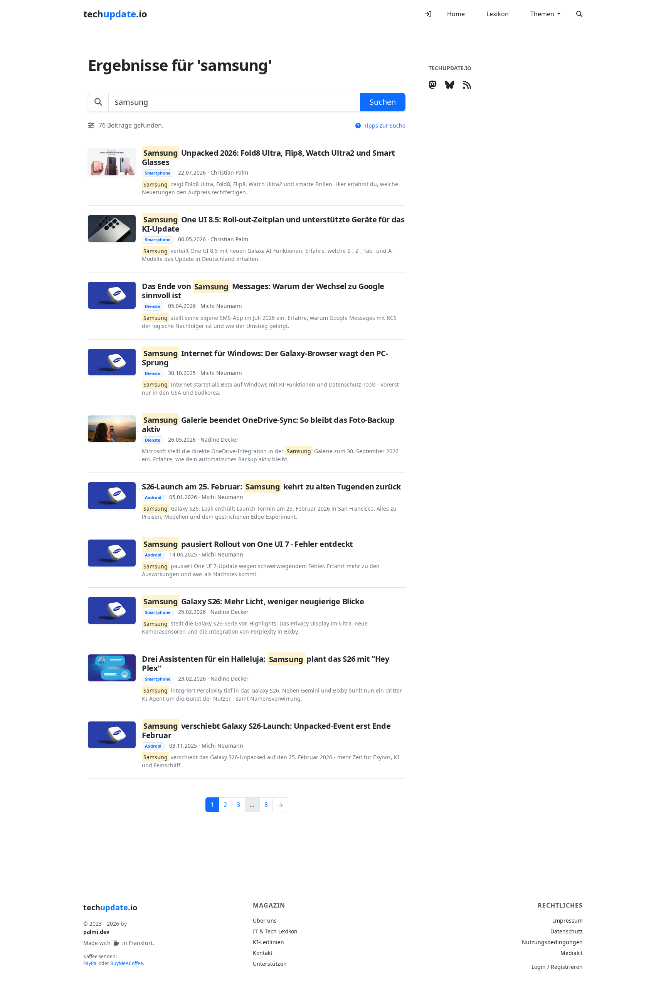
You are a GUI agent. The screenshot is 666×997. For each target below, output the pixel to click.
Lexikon (497, 14)
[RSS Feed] (468, 84)
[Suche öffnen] (579, 14)
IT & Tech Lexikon (275, 931)
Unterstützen (270, 963)
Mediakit (571, 953)
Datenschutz (566, 931)
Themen (543, 14)
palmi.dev (96, 931)
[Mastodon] (434, 84)
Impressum (568, 920)
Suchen (383, 102)
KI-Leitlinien (268, 942)
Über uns (265, 920)
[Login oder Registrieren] (428, 14)
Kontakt (262, 953)
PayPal (90, 963)
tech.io (115, 13)
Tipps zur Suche (383, 125)
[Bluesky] (451, 84)
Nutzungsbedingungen (552, 942)
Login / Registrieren (557, 966)
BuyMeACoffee (126, 963)
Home (456, 14)
